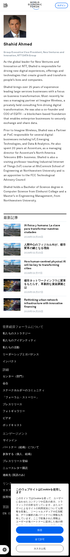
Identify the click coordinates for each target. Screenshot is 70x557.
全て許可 (40, 539)
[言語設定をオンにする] (4, 549)
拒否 (39, 530)
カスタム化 (40, 548)
